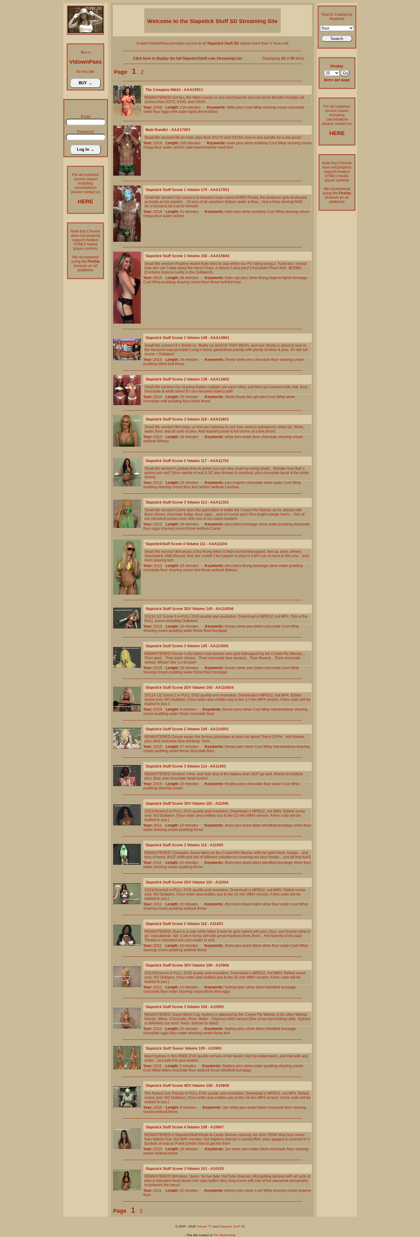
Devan (230, 626)
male (231, 143)
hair (238, 282)
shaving (269, 107)
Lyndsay (232, 487)
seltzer (178, 147)
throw (203, 112)
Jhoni (229, 825)
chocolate (296, 107)
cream (282, 107)
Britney (163, 441)
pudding (261, 143)
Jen (226, 1107)
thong (263, 278)
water (183, 112)
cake (189, 147)
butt (223, 282)
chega (148, 147)
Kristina (231, 784)
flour (156, 112)
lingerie (275, 278)
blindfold (269, 825)
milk (174, 112)
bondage (299, 278)
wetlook (149, 441)
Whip (257, 107)
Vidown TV (204, 1226)
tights (192, 112)
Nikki (231, 107)
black (247, 825)
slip (237, 278)
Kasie (241, 397)
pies (239, 107)
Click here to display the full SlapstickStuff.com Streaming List (187, 58)
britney (230, 1190)
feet (230, 147)
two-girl (253, 397)
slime (147, 112)
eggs (165, 112)
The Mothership (224, 1235)
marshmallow (205, 147)
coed (221, 147)
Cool (248, 107)
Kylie (229, 278)
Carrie (215, 528)
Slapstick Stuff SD (232, 1226)
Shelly (230, 359)
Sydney (230, 987)
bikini (212, 112)
